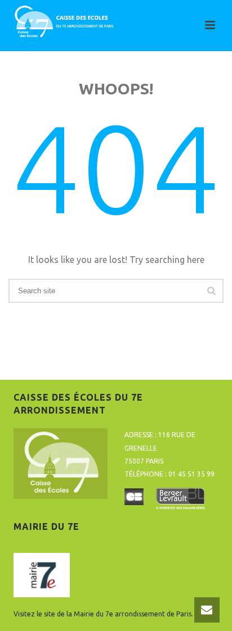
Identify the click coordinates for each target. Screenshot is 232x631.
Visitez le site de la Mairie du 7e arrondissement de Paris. (103, 614)
